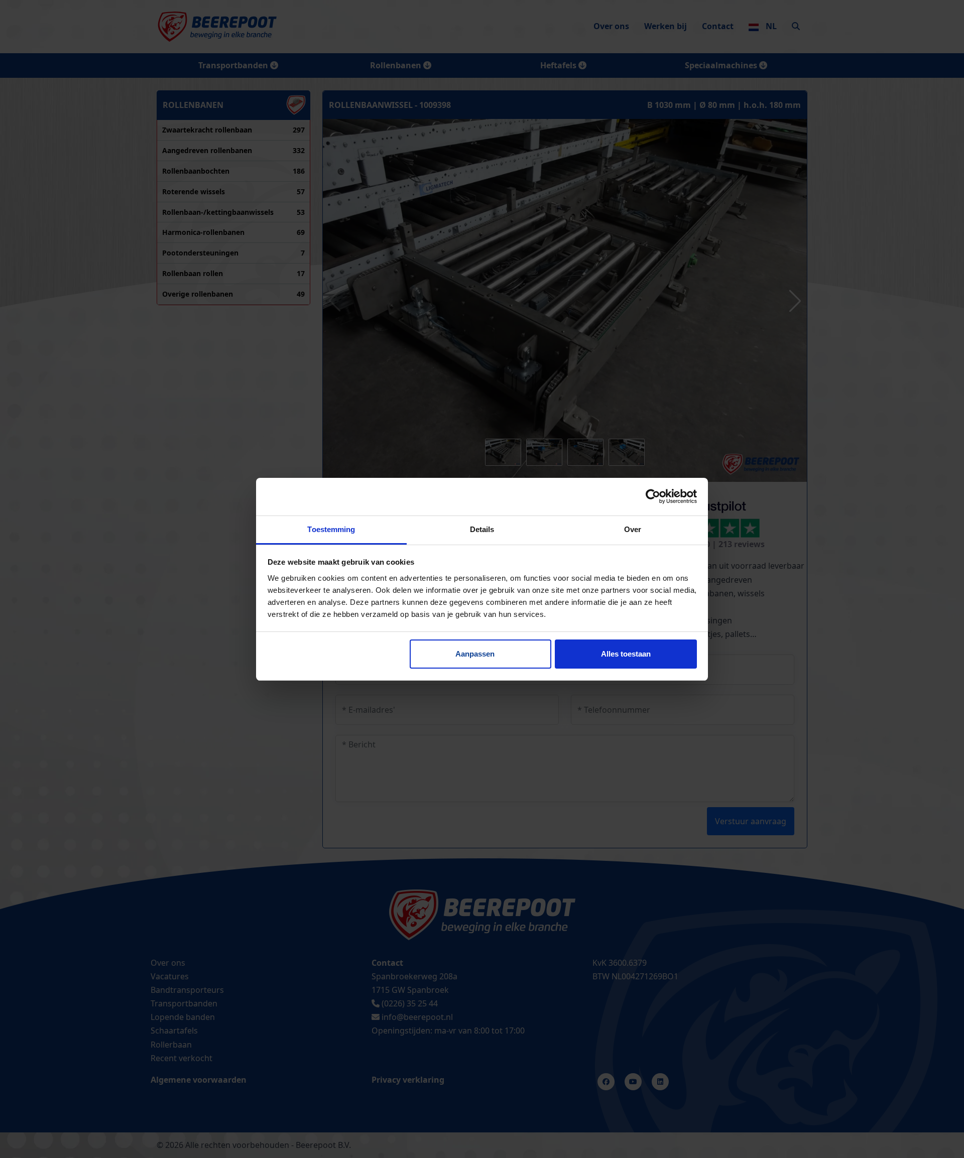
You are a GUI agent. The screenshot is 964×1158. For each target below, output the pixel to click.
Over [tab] (632, 529)
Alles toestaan (626, 654)
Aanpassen (475, 654)
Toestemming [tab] (331, 529)
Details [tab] (482, 529)
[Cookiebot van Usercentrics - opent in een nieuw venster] (653, 496)
